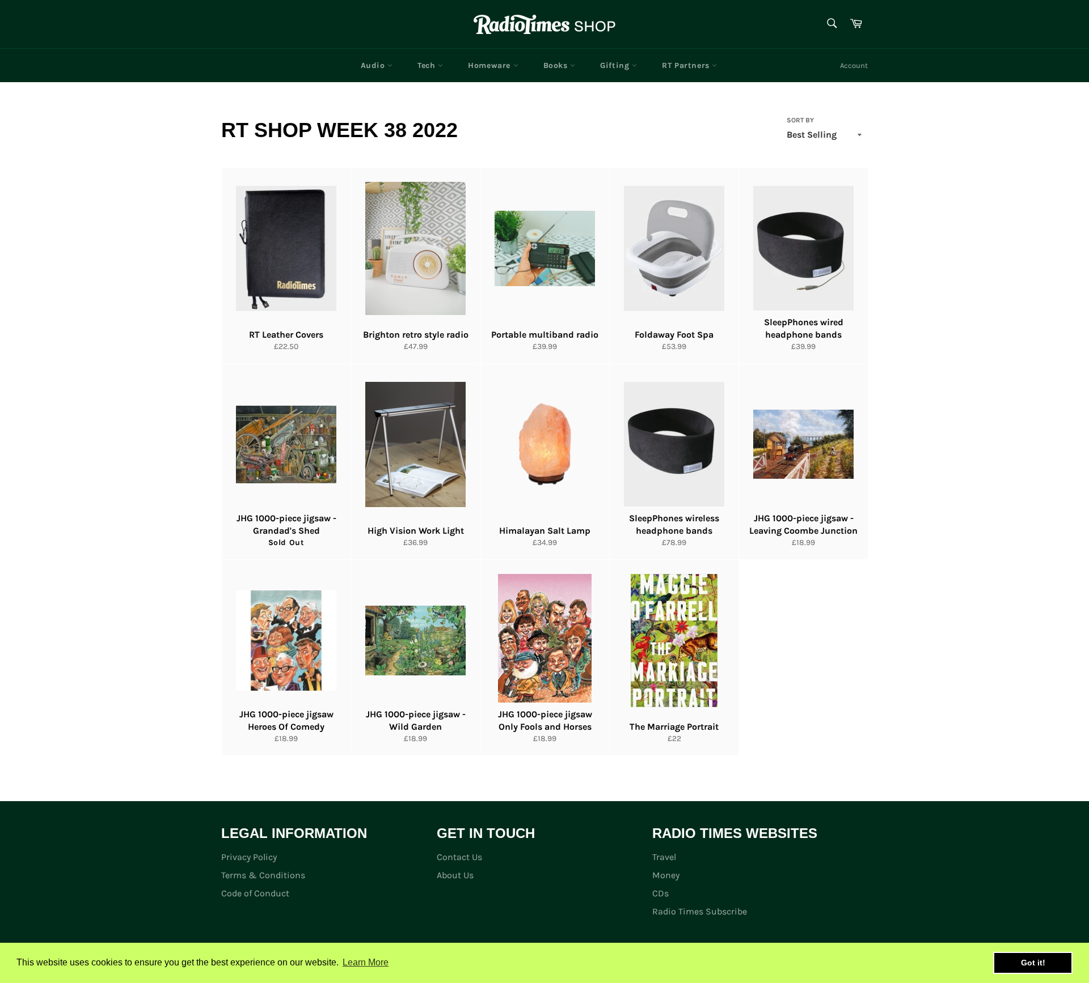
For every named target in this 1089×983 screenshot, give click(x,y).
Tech (427, 65)
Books (557, 65)
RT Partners (687, 65)
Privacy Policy (249, 857)
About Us (455, 875)
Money (665, 875)
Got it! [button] (1033, 962)
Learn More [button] (366, 962)
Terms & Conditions (263, 875)
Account (854, 65)
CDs (660, 893)
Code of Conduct (255, 893)
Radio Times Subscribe (699, 911)
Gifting (616, 65)
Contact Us (459, 857)
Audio (374, 65)
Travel (664, 857)
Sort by (800, 120)
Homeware (490, 65)
